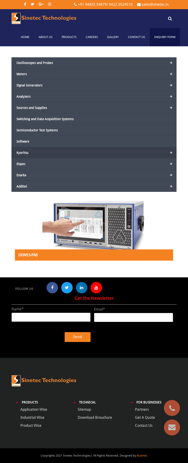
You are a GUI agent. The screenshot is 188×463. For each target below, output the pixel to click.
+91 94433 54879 (92, 4)
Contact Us (136, 37)
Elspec (94, 164)
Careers (92, 37)
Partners (142, 409)
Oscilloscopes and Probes (94, 63)
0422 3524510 (120, 4)
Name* (17, 309)
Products (69, 37)
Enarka (94, 175)
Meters (94, 74)
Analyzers (94, 96)
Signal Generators (94, 85)
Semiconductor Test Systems (37, 130)
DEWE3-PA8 (28, 255)
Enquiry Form (164, 37)
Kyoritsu (94, 152)
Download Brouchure (95, 417)
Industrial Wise (32, 417)
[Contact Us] (172, 427)
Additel (94, 186)
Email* (99, 309)
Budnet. (142, 455)
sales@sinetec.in (155, 4)
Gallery (113, 37)
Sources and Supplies (94, 107)
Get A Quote (145, 417)
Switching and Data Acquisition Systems (45, 119)
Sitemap (84, 409)
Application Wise (33, 409)
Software (23, 141)
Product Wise (30, 425)
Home (25, 37)
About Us (46, 37)
